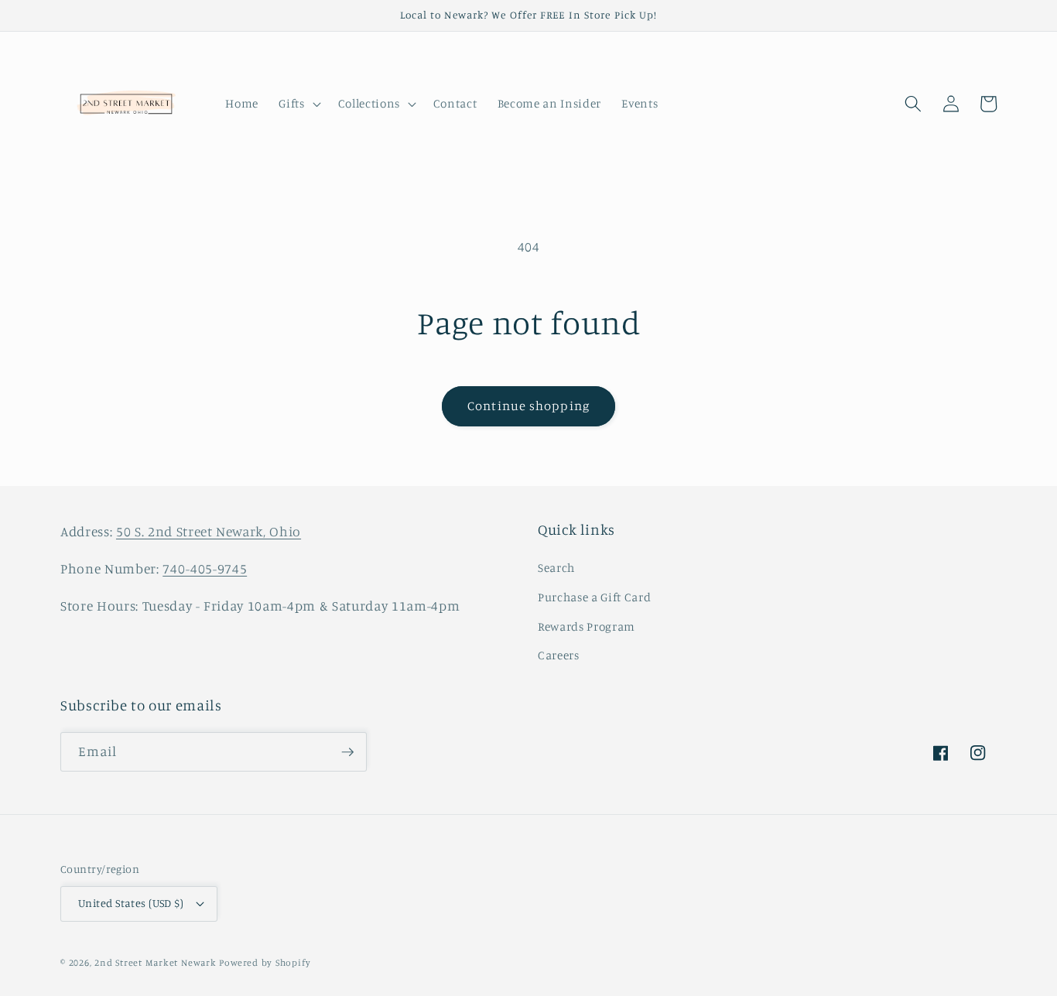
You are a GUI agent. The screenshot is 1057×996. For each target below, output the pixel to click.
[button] (298, 104)
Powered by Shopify (264, 962)
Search (556, 567)
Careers (559, 655)
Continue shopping (528, 405)
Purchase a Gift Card (594, 597)
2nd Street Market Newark (155, 962)
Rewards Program (586, 626)
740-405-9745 (204, 568)
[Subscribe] (347, 752)
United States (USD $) (130, 902)
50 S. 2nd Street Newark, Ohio (208, 531)
